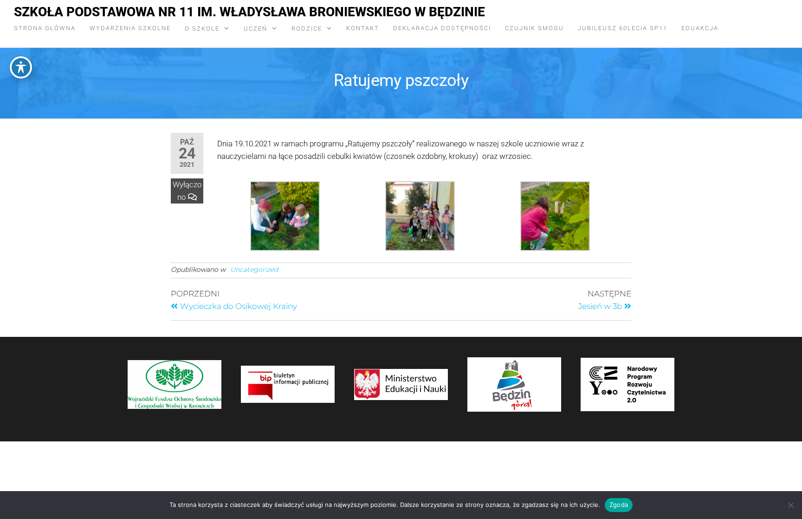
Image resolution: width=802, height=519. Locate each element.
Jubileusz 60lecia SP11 (622, 28)
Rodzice (306, 28)
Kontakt (362, 28)
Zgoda (618, 504)
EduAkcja (699, 28)
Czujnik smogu (534, 28)
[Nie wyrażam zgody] (790, 505)
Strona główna (45, 28)
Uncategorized (254, 269)
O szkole (202, 28)
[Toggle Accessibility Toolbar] (21, 67)
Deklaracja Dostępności (442, 28)
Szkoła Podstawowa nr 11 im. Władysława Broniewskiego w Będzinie (249, 12)
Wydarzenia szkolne (130, 28)
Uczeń (255, 28)
